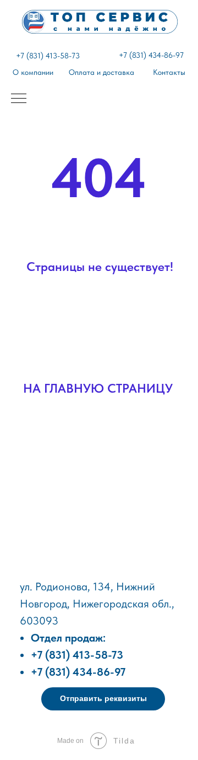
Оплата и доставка (101, 72)
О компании (33, 72)
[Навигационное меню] (18, 99)
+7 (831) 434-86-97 (151, 55)
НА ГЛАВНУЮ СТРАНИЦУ (98, 388)
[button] (103, 698)
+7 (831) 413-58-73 (48, 55)
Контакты (169, 72)
